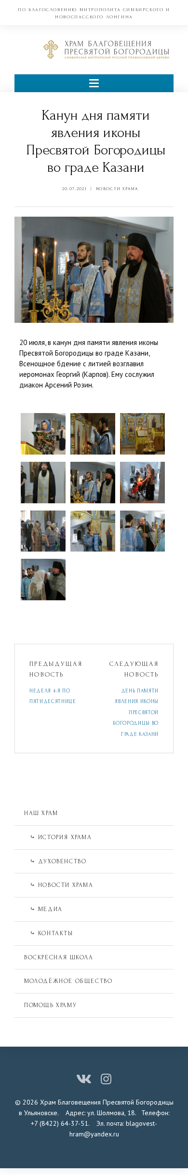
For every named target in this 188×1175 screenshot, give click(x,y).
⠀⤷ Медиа (43, 909)
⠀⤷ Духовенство (55, 861)
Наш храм (41, 813)
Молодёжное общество (68, 981)
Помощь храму (50, 1005)
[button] (94, 83)
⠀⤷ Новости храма (59, 885)
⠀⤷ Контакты (48, 933)
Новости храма (117, 188)
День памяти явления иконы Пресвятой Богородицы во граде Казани (136, 712)
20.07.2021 (74, 188)
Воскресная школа (59, 957)
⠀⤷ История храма (58, 837)
